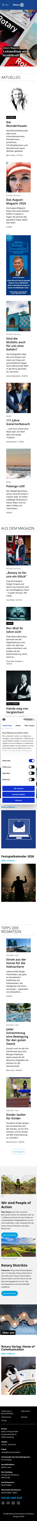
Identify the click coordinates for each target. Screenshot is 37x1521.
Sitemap (24, 1417)
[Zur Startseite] (18, 5)
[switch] (32, 767)
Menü (6, 5)
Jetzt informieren (9, 1235)
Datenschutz (6, 1417)
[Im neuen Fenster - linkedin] (13, 1503)
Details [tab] (18, 725)
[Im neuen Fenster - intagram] (18, 1503)
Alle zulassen (18, 788)
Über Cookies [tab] (30, 725)
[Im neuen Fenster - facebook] (3, 1503)
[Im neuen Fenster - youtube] (8, 1503)
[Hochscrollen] (33, 1518)
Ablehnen (18, 800)
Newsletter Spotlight (18, 824)
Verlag (18, 1370)
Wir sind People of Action (16, 1205)
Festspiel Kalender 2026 (18, 878)
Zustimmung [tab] (7, 725)
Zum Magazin (18, 1152)
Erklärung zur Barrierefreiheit (7, 1412)
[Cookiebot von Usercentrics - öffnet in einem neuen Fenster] (26, 719)
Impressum (25, 1411)
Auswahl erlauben (18, 794)
